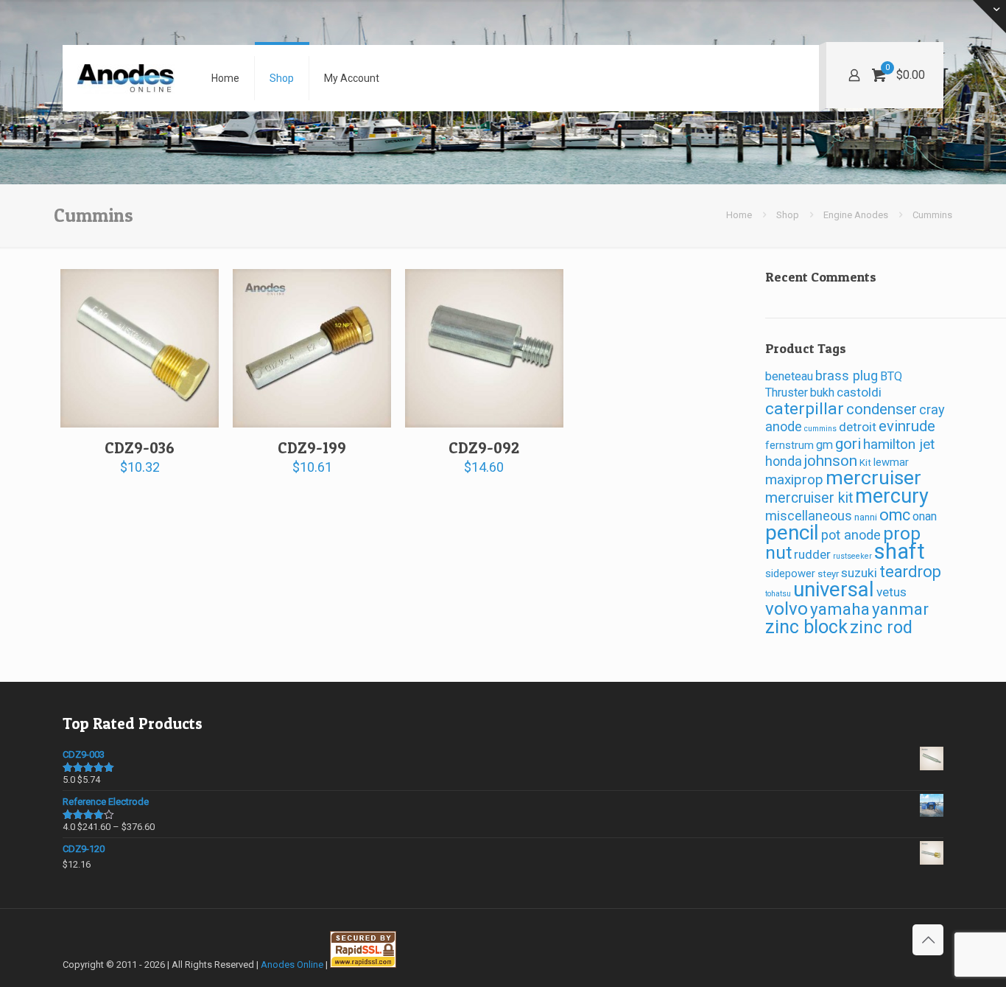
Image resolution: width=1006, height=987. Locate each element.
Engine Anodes (855, 214)
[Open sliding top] (989, 16)
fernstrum (789, 445)
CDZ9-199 (312, 448)
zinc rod (881, 627)
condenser (881, 409)
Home (739, 214)
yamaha (840, 608)
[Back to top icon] (927, 939)
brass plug (846, 375)
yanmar (900, 608)
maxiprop (794, 479)
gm (824, 445)
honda (783, 461)
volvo (786, 609)
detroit (857, 426)
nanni (865, 517)
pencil (792, 532)
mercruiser (873, 477)
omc (894, 515)
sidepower (790, 573)
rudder (812, 554)
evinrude (907, 426)
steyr (828, 573)
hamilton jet (899, 444)
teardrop (910, 571)
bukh (822, 393)
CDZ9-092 (484, 448)
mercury (892, 496)
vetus (891, 592)
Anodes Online (292, 964)
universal (833, 589)
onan (924, 516)
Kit (865, 462)
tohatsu (778, 594)
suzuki (859, 572)
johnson (830, 461)
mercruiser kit (809, 497)
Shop (787, 214)
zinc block (806, 627)
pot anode (851, 535)
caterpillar (804, 409)
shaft (899, 551)
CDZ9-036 (140, 448)
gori (848, 444)
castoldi (859, 392)
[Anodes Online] (126, 78)
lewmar (891, 462)
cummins (820, 428)
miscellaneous (808, 515)
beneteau (789, 376)
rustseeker (852, 556)
